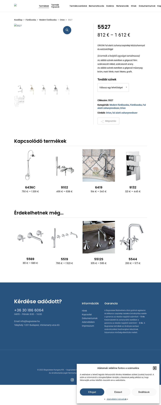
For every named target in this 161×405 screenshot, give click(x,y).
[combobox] (113, 87)
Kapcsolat (87, 314)
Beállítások (144, 392)
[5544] (133, 237)
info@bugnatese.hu (30, 321)
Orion (62, 20)
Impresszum (88, 326)
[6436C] (30, 165)
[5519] (64, 237)
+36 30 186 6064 (29, 310)
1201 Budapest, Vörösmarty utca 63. (42, 325)
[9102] (64, 165)
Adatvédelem (88, 322)
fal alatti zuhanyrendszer (124, 113)
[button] (154, 368)
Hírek (84, 310)
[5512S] (99, 237)
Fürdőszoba (31, 20)
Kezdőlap (18, 20)
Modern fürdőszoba (48, 20)
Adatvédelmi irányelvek (116, 399)
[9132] (133, 165)
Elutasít (118, 392)
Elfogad (92, 392)
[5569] (30, 237)
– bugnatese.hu (72, 370)
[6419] (99, 165)
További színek (106, 79)
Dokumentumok (89, 318)
